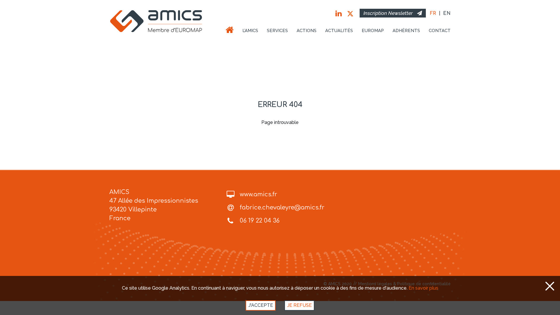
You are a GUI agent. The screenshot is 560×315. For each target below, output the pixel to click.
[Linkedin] (338, 13)
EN (447, 13)
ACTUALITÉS (339, 30)
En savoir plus (423, 288)
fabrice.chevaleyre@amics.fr (282, 207)
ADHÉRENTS (406, 30)
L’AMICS (250, 30)
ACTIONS (306, 30)
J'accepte (261, 305)
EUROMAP (373, 30)
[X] (350, 13)
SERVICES (277, 30)
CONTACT (440, 30)
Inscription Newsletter (388, 13)
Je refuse (299, 305)
